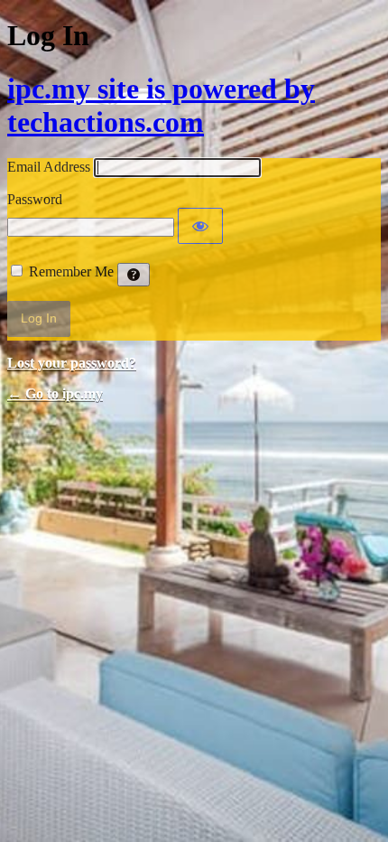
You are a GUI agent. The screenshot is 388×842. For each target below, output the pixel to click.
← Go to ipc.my (55, 393)
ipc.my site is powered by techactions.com (161, 105)
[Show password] (200, 226)
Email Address (48, 166)
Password (34, 199)
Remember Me (71, 271)
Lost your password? (71, 362)
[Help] (133, 274)
